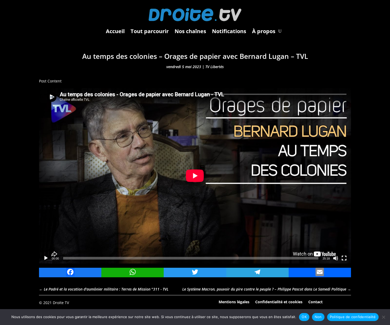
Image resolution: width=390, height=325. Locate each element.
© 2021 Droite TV (54, 302)
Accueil (115, 31)
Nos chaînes (190, 31)
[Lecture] (46, 258)
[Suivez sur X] (347, 302)
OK (304, 317)
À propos (263, 31)
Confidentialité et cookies (278, 301)
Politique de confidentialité (353, 317)
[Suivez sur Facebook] (332, 302)
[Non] (383, 317)
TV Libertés (214, 66)
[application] (195, 175)
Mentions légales (234, 301)
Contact (315, 301)
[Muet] (335, 258)
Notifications (229, 31)
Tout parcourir (150, 31)
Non (318, 317)
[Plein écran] (344, 258)
